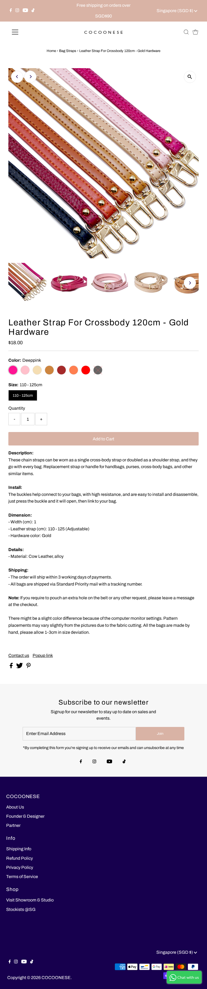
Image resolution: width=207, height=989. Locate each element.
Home (51, 51)
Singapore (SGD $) (175, 10)
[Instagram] (17, 10)
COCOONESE (56, 977)
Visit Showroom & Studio (30, 900)
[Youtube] (25, 10)
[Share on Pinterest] (28, 666)
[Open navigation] (31, 32)
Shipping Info (18, 849)
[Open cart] (195, 32)
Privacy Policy (19, 867)
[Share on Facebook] (11, 666)
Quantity (16, 408)
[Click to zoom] (190, 77)
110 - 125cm (23, 395)
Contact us (18, 655)
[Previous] (17, 77)
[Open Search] (186, 32)
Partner (13, 825)
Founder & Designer (25, 816)
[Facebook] (10, 10)
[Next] (30, 77)
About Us (15, 807)
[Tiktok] (33, 10)
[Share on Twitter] (20, 666)
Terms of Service (22, 876)
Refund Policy (19, 858)
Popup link (43, 655)
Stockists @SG (21, 909)
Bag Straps (67, 51)
